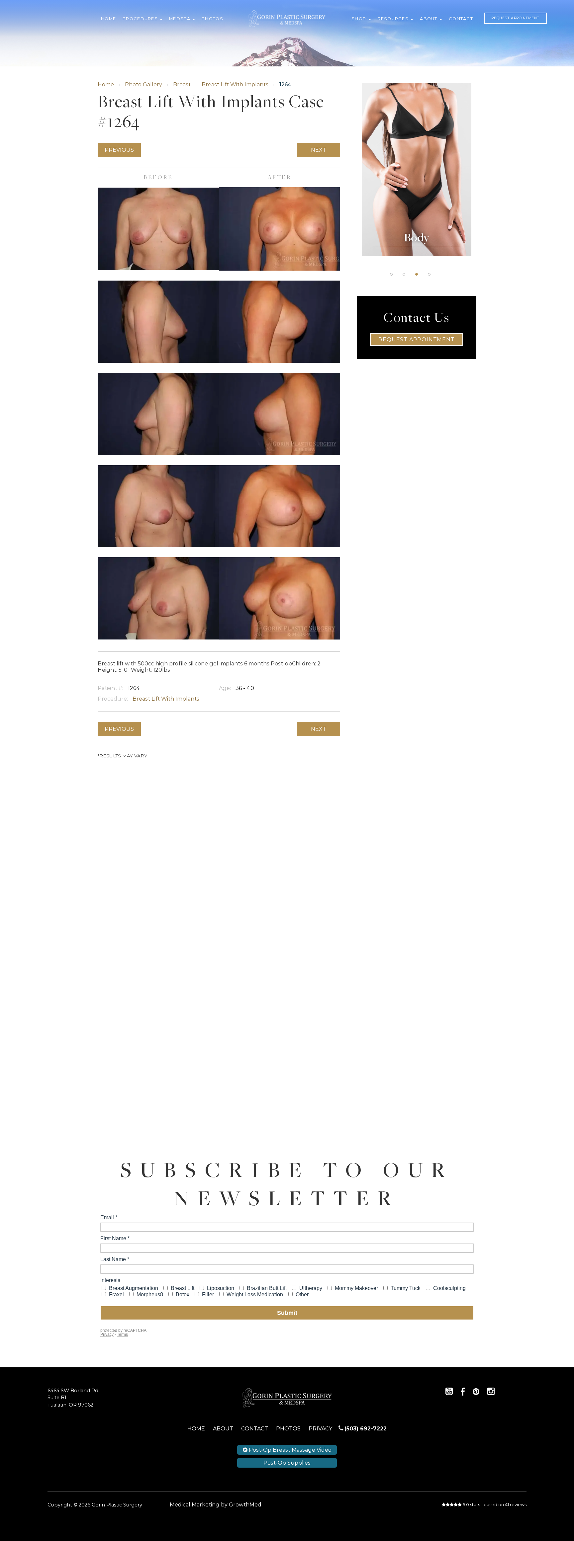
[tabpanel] (416, 169)
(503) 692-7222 (365, 1428)
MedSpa (180, 18)
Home (108, 18)
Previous (119, 150)
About (429, 18)
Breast (182, 84)
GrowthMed (245, 1504)
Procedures (141, 18)
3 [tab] (416, 274)
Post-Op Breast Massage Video (289, 1450)
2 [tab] (404, 274)
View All (416, 190)
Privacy (320, 1428)
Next (318, 150)
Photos (212, 18)
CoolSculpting (416, 156)
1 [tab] (391, 274)
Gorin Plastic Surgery (287, 14)
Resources (394, 18)
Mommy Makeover (416, 173)
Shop (359, 18)
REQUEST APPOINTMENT (515, 18)
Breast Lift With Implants (235, 84)
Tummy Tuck (416, 123)
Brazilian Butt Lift (416, 139)
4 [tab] (429, 274)
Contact (461, 18)
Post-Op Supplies (287, 1463)
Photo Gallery (143, 84)
